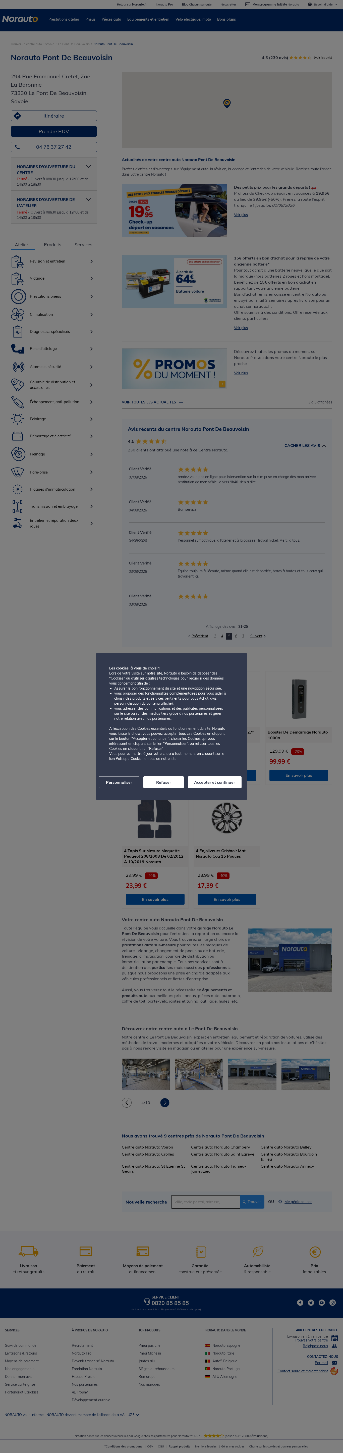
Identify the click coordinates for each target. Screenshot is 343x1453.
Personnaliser (119, 782)
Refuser (163, 782)
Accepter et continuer (214, 782)
